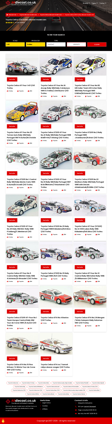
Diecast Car (12, 15)
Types (94, 3)
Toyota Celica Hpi (20, 386)
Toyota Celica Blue (63, 394)
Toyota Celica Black (48, 394)
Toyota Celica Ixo (13, 383)
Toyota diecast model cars (28, 15)
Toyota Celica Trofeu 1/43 (89, 386)
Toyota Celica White (33, 394)
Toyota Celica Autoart (52, 386)
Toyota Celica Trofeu (28, 383)
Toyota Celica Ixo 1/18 (19, 390)
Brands (85, 3)
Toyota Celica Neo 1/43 (52, 390)
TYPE (56, 41)
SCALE (15, 41)
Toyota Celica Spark (98, 383)
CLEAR (96, 44)
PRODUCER (35, 41)
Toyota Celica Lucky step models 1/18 (74, 390)
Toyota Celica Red (94, 390)
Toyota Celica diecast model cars (51, 15)
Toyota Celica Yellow (79, 394)
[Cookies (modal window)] (3, 421)
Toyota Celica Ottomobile (71, 386)
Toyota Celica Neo (43, 383)
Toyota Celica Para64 (82, 383)
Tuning (101, 3)
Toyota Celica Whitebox (36, 386)
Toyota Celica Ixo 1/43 (35, 390)
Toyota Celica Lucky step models (62, 383)
